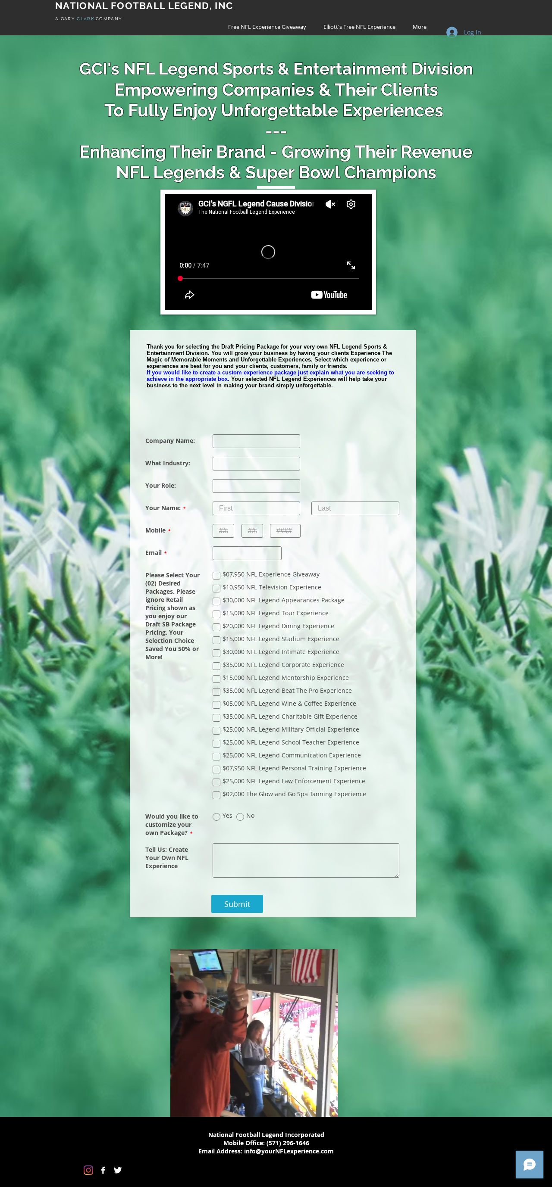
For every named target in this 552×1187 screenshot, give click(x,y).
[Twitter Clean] (117, 1166)
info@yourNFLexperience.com (289, 1147)
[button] (327, 1103)
